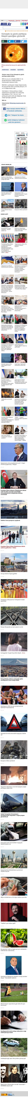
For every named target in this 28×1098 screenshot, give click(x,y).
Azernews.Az (11, 20)
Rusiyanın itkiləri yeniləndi (8, 761)
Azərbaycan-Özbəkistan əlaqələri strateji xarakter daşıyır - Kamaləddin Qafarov (14, 977)
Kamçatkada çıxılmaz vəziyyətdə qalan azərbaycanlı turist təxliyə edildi (12, 679)
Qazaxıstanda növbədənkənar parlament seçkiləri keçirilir (12, 870)
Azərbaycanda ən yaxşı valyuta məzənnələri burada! (17, 30)
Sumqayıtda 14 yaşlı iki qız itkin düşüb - (13, 653)
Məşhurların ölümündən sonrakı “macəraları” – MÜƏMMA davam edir (13, 1085)
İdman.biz (18, 20)
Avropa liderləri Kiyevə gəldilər (9, 573)
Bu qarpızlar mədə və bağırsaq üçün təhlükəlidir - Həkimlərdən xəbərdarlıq (14, 949)
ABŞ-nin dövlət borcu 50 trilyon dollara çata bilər (14, 897)
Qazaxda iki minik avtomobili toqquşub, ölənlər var (13, 734)
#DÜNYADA (5, 69)
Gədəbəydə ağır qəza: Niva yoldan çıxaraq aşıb (13, 1058)
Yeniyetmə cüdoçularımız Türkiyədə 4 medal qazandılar (12, 600)
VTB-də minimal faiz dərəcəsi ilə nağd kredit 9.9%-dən (13, 66)
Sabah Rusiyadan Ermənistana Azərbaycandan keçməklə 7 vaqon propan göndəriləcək (13, 815)
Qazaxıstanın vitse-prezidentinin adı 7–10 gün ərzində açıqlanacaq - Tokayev (13, 463)
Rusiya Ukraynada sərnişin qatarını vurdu (12, 627)
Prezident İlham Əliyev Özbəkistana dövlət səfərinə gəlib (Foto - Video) (13, 547)
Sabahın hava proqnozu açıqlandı (10, 520)
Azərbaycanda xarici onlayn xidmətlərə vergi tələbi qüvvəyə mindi (13, 1031)
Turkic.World (24, 20)
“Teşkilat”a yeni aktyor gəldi (8, 923)
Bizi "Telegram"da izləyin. (16, 115)
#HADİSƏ (13, 69)
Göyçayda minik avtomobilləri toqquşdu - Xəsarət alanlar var (12, 843)
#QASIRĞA (20, 69)
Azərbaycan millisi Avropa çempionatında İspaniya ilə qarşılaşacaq (12, 706)
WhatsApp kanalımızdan (17, 103)
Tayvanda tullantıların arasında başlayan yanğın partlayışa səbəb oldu (13, 787)
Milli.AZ (5, 24)
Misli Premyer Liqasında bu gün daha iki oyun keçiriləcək (13, 1004)
